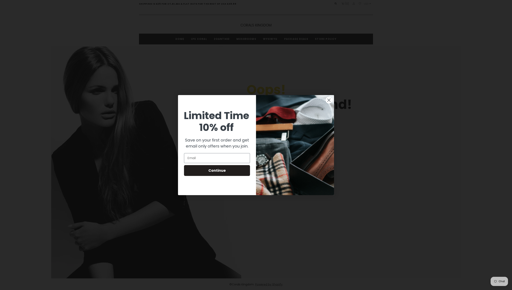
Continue (217, 170)
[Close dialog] (328, 100)
